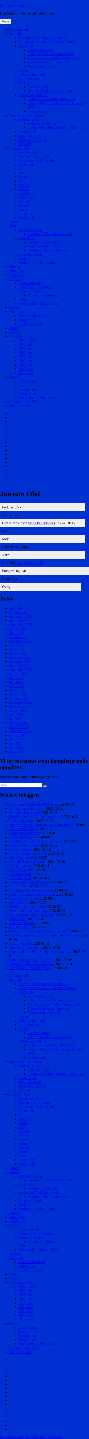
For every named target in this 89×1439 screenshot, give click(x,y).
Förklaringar (27, 393)
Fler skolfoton (19, 902)
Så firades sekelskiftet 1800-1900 (51, 99)
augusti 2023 (18, 674)
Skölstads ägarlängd (41, 123)
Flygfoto (15, 332)
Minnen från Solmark (42, 295)
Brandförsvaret (29, 78)
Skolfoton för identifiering (37, 262)
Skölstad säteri (28, 119)
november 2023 (20, 661)
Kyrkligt (24, 83)
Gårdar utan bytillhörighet (36, 160)
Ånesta (23, 209)
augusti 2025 (18, 629)
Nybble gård (18, 870)
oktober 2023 (18, 665)
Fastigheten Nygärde (24, 833)
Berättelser (16, 275)
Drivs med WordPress (47, 1437)
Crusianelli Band (30, 283)
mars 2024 (16, 649)
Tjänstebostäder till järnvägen (48, 62)
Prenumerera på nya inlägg (28, 911)
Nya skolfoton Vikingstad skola (32, 915)
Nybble (23, 189)
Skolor (14, 226)
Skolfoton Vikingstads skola (47, 250)
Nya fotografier (20, 878)
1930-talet (25, 344)
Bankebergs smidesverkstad (29, 882)
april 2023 (16, 686)
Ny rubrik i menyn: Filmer (28, 853)
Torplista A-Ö (28, 152)
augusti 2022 (18, 710)
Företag (14, 267)
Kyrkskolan (26, 238)
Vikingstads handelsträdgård (29, 890)
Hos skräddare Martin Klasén (39, 303)
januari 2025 (18, 637)
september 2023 (20, 670)
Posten (23, 70)
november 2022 (20, 702)
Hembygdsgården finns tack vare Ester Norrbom (44, 935)
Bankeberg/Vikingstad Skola (39, 246)
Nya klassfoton (20, 874)
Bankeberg (26, 164)
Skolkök (24, 258)
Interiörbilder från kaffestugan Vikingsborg (40, 825)
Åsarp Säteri (27, 132)
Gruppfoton (26, 320)
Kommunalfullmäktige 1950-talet (33, 804)
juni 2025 (16, 633)
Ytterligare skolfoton (24, 898)
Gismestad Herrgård (32, 140)
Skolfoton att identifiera (26, 907)
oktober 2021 (18, 727)
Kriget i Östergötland (24, 845)
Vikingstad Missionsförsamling (49, 91)
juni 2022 (16, 715)
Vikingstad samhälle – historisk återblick (47, 42)
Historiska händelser (32, 95)
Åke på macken (20, 866)
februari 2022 (19, 723)
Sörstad (23, 201)
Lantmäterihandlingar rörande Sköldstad (56, 127)
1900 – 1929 (27, 340)
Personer (15, 307)
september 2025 (20, 625)
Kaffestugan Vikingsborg (27, 808)
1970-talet (25, 357)
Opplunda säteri (29, 136)
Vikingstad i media (22, 336)
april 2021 (16, 747)
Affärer (14, 222)
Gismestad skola (30, 230)
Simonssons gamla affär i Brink (31, 960)
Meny (5, 21)
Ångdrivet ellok (20, 943)
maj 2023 (16, 682)
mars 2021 (16, 751)
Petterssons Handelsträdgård (29, 968)
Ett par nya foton (21, 849)
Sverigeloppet (37, 111)
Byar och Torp (19, 148)
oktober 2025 (18, 620)
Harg (22, 181)
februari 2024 (19, 653)
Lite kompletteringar (23, 829)
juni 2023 (16, 678)
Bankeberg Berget (22, 821)
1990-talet (25, 365)
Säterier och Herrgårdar (26, 115)
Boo (21, 168)
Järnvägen (25, 46)
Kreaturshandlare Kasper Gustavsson (36, 841)
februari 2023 (19, 694)
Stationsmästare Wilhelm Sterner (50, 54)
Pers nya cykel (19, 927)
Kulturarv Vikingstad (15, 5)
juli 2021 (15, 739)
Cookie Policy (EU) (23, 401)
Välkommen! (18, 29)
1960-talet (25, 352)
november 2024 (20, 641)
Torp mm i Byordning (34, 156)
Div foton (16, 312)
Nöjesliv (15, 279)
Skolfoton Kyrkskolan (43, 242)
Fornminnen (27, 389)
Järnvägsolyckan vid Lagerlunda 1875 (54, 58)
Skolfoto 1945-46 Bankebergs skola (35, 817)
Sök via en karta (20, 406)
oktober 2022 (18, 706)
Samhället (16, 33)
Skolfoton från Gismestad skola (50, 234)
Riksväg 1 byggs (30, 324)
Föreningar (17, 271)
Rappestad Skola (30, 254)
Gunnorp (24, 172)
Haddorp (24, 144)
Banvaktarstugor (21, 837)
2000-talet (25, 369)
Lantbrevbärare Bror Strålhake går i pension (40, 952)
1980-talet (25, 361)
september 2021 (20, 731)
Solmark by (26, 197)
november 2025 (20, 616)
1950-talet (25, 348)
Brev (21, 385)
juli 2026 (15, 608)
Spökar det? (17, 919)
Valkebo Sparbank (31, 74)
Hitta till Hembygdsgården (28, 862)
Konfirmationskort (31, 316)
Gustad (23, 177)
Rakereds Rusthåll (30, 563)
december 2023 (20, 657)
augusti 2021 (18, 735)
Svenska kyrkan (38, 87)
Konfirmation (19, 886)
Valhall (23, 299)
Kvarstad (24, 185)
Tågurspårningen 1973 (43, 66)
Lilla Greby (26, 213)
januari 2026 (18, 612)
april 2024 (16, 645)
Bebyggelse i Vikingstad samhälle (42, 38)
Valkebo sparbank (22, 923)
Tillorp (23, 205)
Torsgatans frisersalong (25, 947)
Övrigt (13, 377)
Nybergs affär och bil (24, 812)
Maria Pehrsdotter (40, 523)
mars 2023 (16, 690)
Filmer (13, 328)
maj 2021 (16, 743)
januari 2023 (18, 698)
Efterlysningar (28, 381)
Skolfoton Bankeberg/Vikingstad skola (37, 931)
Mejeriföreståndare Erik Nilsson (32, 894)
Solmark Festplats (31, 291)
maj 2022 (16, 719)
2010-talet (25, 373)
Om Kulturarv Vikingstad (36, 397)
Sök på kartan (19, 857)
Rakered (24, 193)
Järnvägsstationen (40, 50)
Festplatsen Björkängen (35, 287)
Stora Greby (27, 217)
